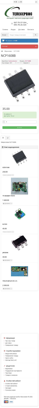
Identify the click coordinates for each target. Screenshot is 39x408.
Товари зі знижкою (11, 375)
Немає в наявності (7, 175)
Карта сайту (9, 358)
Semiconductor (12, 61)
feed (12, 360)
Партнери (8, 373)
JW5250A (5, 252)
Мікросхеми (8, 51)
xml (15, 360)
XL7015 (4, 224)
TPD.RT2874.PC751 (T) (9, 281)
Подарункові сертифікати (13, 371)
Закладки (8, 388)
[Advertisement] (19, 312)
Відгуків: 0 (26, 63)
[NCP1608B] (19, 85)
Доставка (8, 343)
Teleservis (13, 398)
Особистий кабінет (11, 383)
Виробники (8, 369)
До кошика (19, 127)
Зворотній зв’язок (11, 354)
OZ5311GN (5, 167)
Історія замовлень (11, 386)
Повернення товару (11, 345)
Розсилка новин (10, 390)
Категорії (4, 46)
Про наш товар (10, 341)
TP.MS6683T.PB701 (8, 196)
